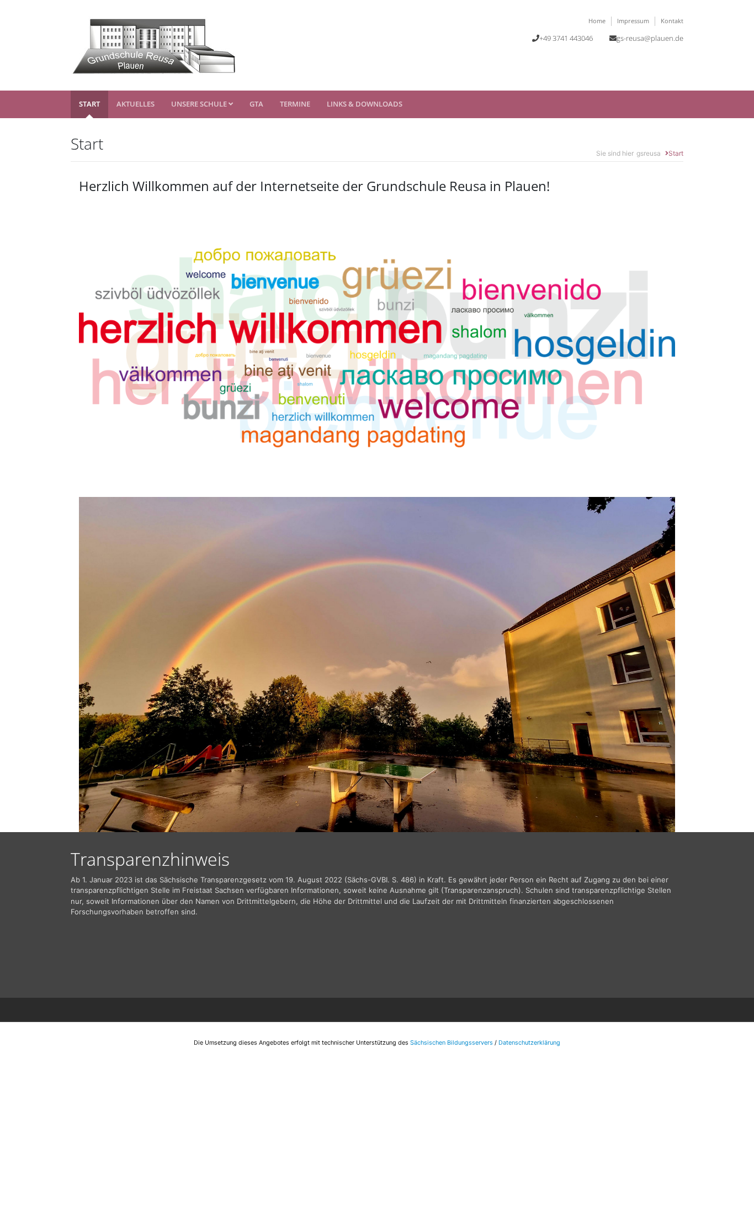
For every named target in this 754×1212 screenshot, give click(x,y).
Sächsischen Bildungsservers (451, 1042)
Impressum (633, 21)
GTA (256, 104)
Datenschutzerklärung (529, 1042)
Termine (295, 104)
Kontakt (672, 21)
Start (89, 104)
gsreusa (648, 153)
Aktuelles (135, 104)
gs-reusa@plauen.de (650, 38)
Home (597, 21)
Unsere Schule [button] (200, 104)
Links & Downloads (364, 104)
